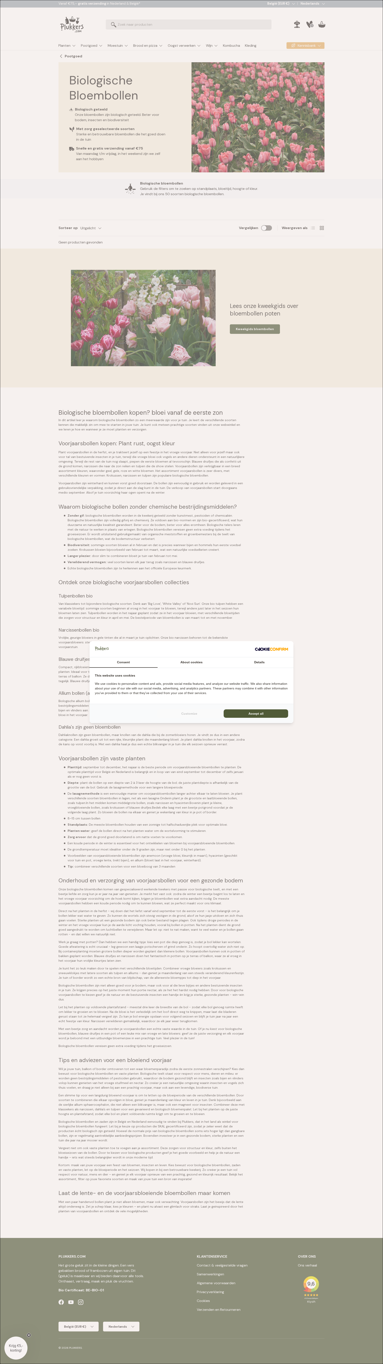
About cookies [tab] (191, 662)
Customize (189, 713)
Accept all (256, 713)
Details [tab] (259, 662)
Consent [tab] (123, 662)
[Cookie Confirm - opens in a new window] (271, 649)
